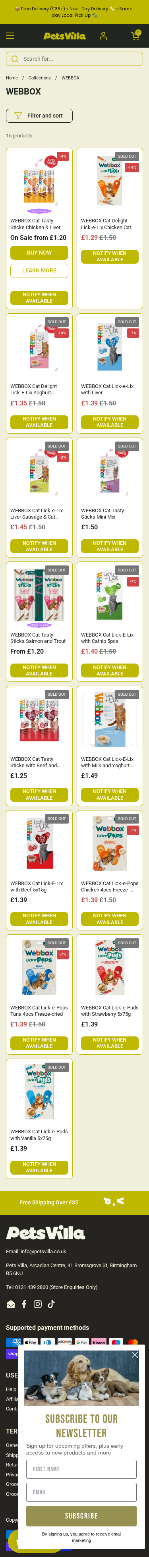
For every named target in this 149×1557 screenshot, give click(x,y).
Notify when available (39, 297)
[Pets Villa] (64, 36)
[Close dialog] (135, 1355)
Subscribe (81, 1516)
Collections (40, 78)
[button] (135, 36)
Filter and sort (45, 115)
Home (12, 78)
